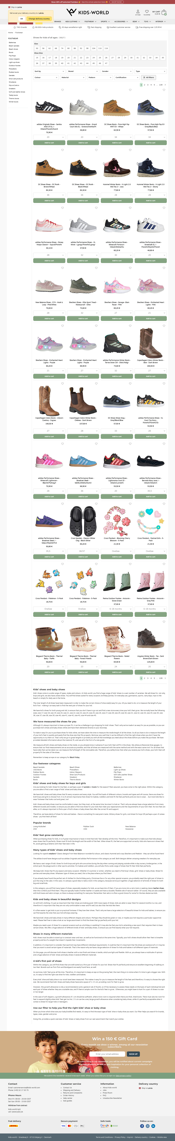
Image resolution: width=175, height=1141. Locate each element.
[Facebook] (142, 1126)
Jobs (105, 1090)
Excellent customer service (120, 27)
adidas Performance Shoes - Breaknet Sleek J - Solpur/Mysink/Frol (49, 540)
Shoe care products (16, 79)
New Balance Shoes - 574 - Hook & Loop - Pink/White (49, 303)
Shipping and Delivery (71, 1090)
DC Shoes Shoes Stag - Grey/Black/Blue (117, 419)
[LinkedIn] (153, 1126)
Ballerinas (12, 42)
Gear (135, 21)
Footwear (89, 21)
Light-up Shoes (120, 770)
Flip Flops (117, 772)
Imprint (130, 1137)
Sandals (11, 75)
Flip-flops (12, 56)
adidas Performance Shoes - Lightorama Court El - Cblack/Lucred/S (117, 480)
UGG (85, 829)
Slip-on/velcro (14, 85)
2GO (35, 829)
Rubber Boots (38, 772)
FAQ (104, 1095)
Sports (104, 21)
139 (160, 85)
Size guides (67, 1101)
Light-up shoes (14, 62)
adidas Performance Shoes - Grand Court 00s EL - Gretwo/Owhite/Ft (83, 125)
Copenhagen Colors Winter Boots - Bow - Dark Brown (150, 361)
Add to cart (49, 143)
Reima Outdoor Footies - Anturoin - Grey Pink (151, 600)
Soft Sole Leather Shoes (123, 775)
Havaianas (129, 829)
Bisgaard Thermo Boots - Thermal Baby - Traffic (49, 657)
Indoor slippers (14, 59)
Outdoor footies (14, 66)
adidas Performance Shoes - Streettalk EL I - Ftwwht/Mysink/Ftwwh (151, 244)
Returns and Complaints (72, 1093)
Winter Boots (119, 780)
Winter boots (13, 102)
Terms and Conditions (104, 1137)
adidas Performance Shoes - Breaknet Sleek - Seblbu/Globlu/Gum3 (83, 480)
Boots (11, 52)
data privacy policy (123, 1076)
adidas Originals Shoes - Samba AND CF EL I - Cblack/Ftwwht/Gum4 (49, 126)
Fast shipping (96, 27)
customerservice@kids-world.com (26, 1088)
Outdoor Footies (39, 775)
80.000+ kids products (44, 27)
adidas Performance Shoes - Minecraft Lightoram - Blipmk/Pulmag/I (49, 480)
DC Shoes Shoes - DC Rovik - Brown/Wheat (49, 185)
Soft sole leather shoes (17, 92)
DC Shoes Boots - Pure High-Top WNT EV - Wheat (116, 125)
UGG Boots (37, 770)
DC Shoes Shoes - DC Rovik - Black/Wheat (83, 185)
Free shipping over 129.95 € (150, 27)
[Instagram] (148, 1126)
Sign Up (133, 1054)
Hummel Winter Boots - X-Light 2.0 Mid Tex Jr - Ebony (150, 185)
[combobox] (49, 137)
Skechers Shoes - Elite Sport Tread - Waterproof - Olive (83, 303)
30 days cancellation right (72, 27)
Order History (68, 1095)
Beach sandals (14, 46)
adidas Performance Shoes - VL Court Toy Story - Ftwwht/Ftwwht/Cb (150, 420)
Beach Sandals (39, 767)
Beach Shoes (75, 767)
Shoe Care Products (77, 775)
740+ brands (22, 27)
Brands (57, 21)
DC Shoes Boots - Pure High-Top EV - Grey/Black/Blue (150, 125)
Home (10, 33)
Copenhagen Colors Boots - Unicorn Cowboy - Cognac (49, 419)
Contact (12, 1084)
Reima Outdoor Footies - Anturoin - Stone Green (117, 600)
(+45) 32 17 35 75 (21, 1090)
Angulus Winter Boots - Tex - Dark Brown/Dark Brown (150, 657)
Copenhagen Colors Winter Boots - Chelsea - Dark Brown (83, 419)
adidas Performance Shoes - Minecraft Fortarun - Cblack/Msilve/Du (117, 244)
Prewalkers (13, 69)
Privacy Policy (120, 1137)
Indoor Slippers (76, 772)
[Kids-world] (87, 12)
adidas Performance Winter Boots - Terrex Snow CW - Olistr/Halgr (117, 361)
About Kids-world (110, 1088)
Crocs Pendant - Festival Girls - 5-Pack (151, 539)
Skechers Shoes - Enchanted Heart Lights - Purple (49, 361)
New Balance (130, 826)
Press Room (107, 1093)
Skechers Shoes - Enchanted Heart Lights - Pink (150, 303)
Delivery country (141, 1137)
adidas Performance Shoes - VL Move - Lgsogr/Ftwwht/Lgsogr (83, 243)
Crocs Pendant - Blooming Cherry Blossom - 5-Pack (117, 539)
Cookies (152, 1137)
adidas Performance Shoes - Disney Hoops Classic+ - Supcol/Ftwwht (49, 243)
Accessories (120, 21)
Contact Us (67, 1088)
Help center (67, 1098)
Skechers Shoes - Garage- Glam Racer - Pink (116, 303)
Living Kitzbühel (39, 826)
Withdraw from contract (17, 1105)
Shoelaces (12, 82)
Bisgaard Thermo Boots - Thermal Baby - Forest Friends (83, 657)
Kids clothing (71, 21)
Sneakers (12, 89)
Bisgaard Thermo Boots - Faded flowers (116, 657)
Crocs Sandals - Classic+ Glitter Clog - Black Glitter (83, 539)
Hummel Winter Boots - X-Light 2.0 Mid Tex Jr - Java (117, 185)
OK (21, 19)
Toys (146, 21)
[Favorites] (62, 90)
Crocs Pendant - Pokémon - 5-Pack (49, 598)
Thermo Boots (75, 780)
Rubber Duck (88, 826)
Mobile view (162, 1137)
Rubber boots (14, 72)
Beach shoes (13, 49)
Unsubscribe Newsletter (112, 1098)
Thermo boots (14, 98)
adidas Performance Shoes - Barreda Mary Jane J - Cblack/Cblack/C (151, 480)
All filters (150, 77)
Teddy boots (13, 95)
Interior (159, 21)
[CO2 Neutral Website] (114, 1126)
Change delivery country (39, 19)
